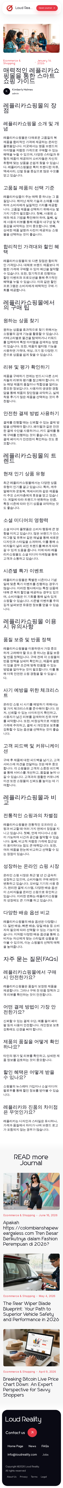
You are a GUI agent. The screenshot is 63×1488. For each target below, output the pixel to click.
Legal (44, 1476)
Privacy (24, 1476)
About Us (11, 1476)
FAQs (45, 1446)
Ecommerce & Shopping (12, 62)
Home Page (15, 1446)
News (32, 1446)
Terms (34, 1476)
